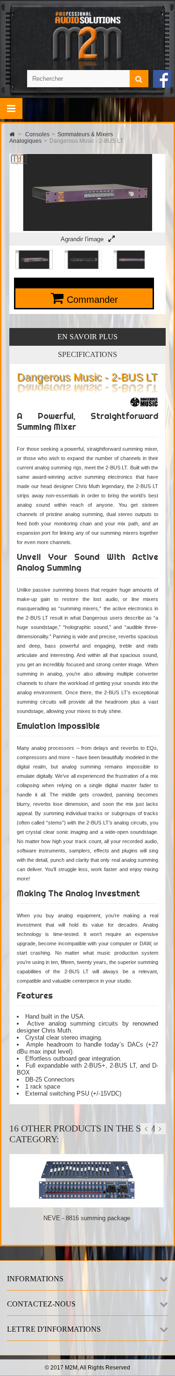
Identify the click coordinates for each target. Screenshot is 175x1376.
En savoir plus (87, 337)
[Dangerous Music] (144, 407)
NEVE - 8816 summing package (86, 1218)
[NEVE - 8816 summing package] (86, 1203)
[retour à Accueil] (11, 134)
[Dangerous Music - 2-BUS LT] (34, 267)
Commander (92, 299)
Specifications (87, 354)
